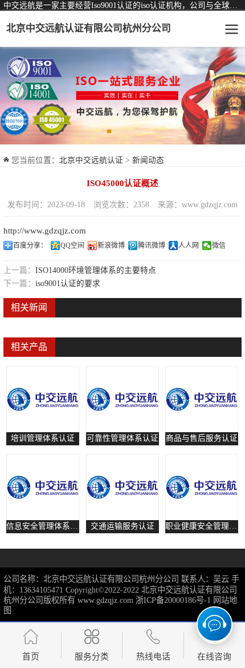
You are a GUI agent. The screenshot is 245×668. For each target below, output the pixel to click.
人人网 (188, 246)
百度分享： (30, 246)
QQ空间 (72, 246)
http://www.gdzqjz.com (44, 230)
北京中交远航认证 (91, 160)
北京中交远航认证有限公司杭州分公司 (88, 28)
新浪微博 (111, 246)
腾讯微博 (151, 246)
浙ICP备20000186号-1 (173, 600)
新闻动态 (148, 160)
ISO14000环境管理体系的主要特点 (95, 270)
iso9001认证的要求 (67, 283)
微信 (219, 246)
